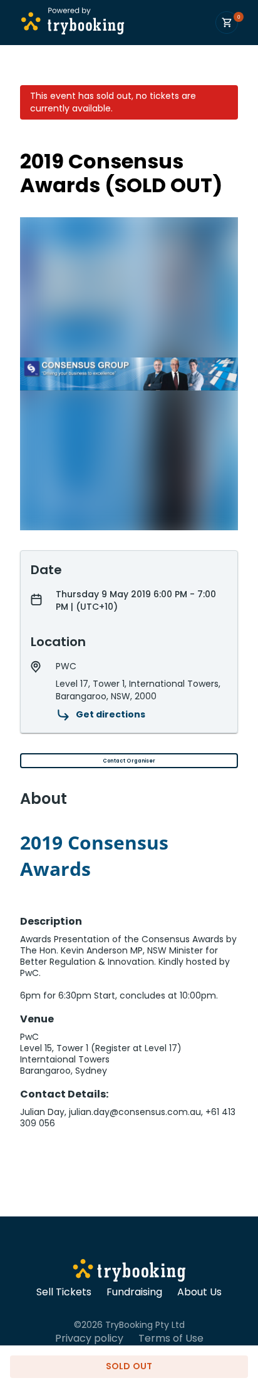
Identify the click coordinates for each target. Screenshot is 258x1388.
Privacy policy (89, 1338)
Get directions (110, 714)
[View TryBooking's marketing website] (129, 1272)
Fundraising (134, 1292)
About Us (199, 1292)
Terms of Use (171, 1338)
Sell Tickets (63, 1292)
